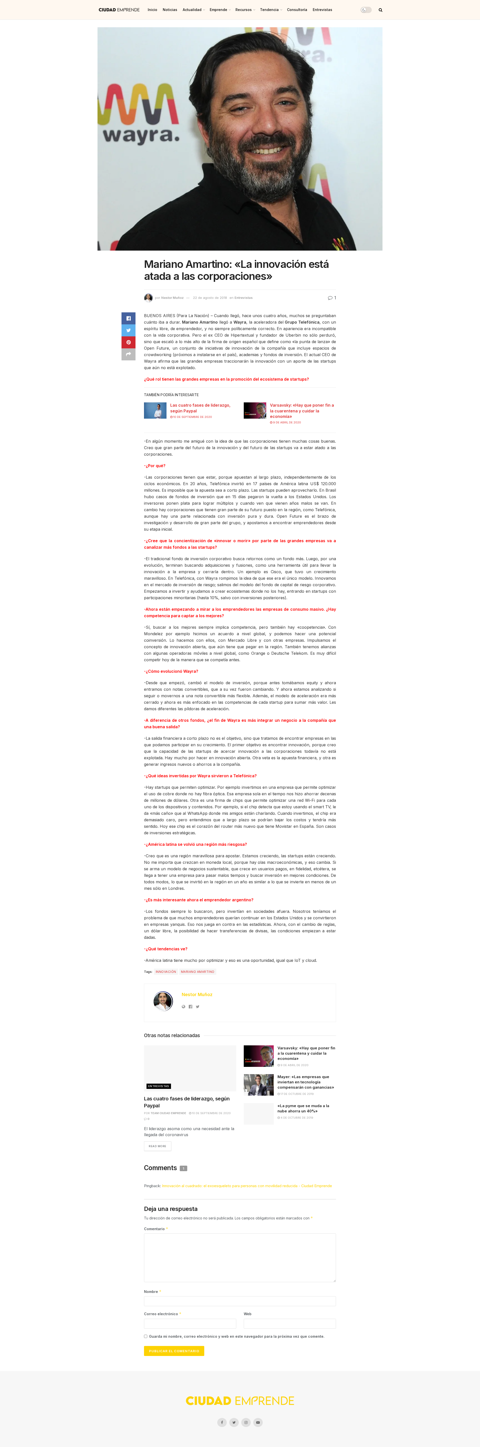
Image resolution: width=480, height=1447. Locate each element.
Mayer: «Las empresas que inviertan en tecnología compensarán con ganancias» (306, 1082)
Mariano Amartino (197, 972)
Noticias (170, 10)
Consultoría (297, 10)
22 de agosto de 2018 (210, 298)
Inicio (152, 10)
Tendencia (269, 10)
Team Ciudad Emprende (168, 1113)
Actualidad (192, 10)
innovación (166, 972)
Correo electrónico (163, 1313)
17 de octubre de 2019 (297, 1094)
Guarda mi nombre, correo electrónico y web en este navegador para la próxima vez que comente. (236, 1336)
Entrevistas (322, 10)
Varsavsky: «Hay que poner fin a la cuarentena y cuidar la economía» (302, 411)
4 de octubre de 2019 (296, 1117)
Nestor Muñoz (172, 298)
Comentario (156, 1228)
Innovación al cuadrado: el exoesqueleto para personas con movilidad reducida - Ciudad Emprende (247, 1185)
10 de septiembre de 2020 (192, 417)
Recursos (244, 10)
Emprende (218, 10)
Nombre (153, 1291)
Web (248, 1314)
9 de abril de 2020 (286, 422)
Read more (157, 1146)
